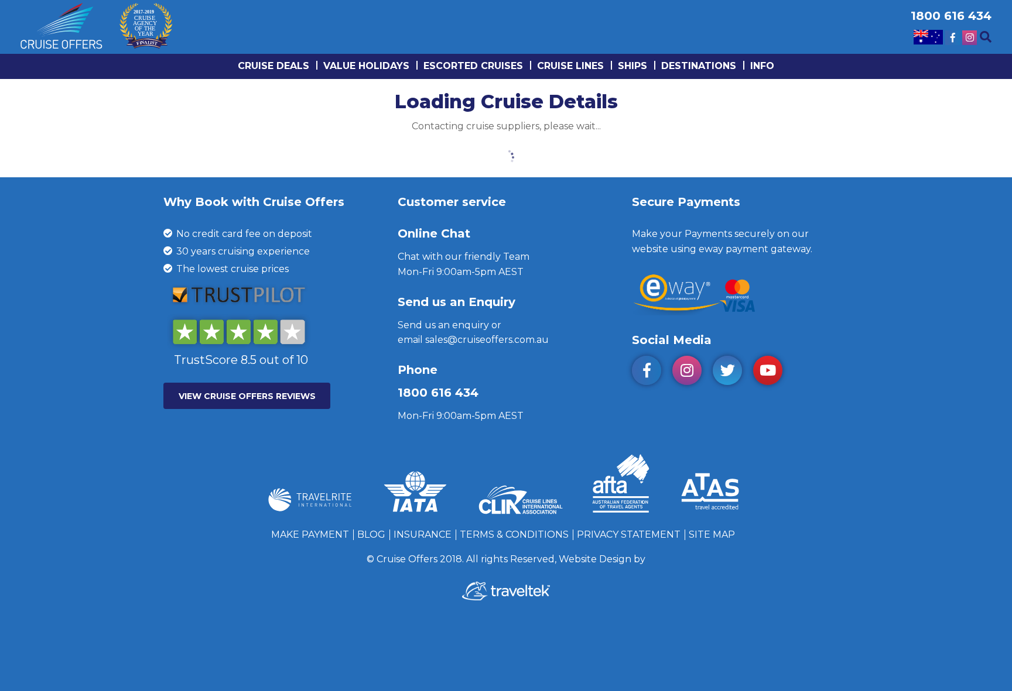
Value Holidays (366, 65)
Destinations (698, 65)
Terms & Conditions (514, 534)
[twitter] (732, 372)
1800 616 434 (438, 393)
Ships (632, 65)
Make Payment (310, 534)
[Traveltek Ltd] (506, 597)
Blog (371, 534)
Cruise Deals (273, 65)
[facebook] (651, 372)
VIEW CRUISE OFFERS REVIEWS (247, 396)
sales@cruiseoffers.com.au (487, 339)
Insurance (423, 534)
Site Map (712, 534)
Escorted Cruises (473, 65)
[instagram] (691, 372)
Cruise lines (570, 65)
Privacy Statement (629, 534)
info (762, 65)
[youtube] (772, 372)
